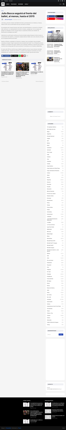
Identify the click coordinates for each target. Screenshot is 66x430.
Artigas (55, 138)
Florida (55, 205)
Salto (55, 290)
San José (55, 297)
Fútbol (55, 209)
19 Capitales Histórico (55, 126)
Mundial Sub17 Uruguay (55, 243)
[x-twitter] (60, 1)
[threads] (64, 1)
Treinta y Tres (55, 313)
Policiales (6, 0)
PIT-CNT (55, 271)
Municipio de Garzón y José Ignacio (55, 250)
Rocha (55, 285)
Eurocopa (55, 198)
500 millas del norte (55, 129)
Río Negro (55, 281)
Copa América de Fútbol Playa (55, 168)
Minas (55, 236)
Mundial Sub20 (55, 245)
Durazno (55, 182)
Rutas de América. (55, 287)
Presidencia (55, 276)
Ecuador (55, 186)
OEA (55, 255)
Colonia (55, 163)
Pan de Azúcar (55, 260)
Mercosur (55, 231)
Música (55, 253)
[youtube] (62, 1)
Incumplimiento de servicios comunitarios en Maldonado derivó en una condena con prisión (7, 73)
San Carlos (55, 294)
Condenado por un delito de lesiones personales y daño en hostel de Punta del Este (58, 404)
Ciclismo (55, 156)
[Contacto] (59, 21)
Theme (19, 428)
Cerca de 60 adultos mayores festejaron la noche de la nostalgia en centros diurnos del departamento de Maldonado (22, 74)
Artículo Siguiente (39, 81)
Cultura (55, 172)
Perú (55, 267)
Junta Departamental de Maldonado (55, 219)
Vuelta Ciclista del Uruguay (55, 322)
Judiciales (55, 216)
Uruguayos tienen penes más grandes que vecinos (58, 45)
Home (63, 428)
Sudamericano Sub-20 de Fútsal (55, 306)
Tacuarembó (55, 308)
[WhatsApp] (20, 56)
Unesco (55, 317)
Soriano (55, 304)
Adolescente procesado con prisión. (57, 52)
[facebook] (58, 1)
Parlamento (55, 262)
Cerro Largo (55, 152)
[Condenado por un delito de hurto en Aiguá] (26, 421)
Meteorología (55, 233)
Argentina (55, 133)
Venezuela (55, 320)
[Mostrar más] (27, 56)
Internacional (55, 214)
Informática (55, 211)
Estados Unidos (55, 195)
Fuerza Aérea (55, 207)
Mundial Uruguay (55, 247)
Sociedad (10, 0)
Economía (55, 184)
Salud (55, 292)
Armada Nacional (55, 136)
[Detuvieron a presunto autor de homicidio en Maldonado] (50, 59)
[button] (60, 4)
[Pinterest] (22, 56)
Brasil (55, 145)
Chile (55, 154)
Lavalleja (55, 222)
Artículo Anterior (5, 81)
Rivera (55, 283)
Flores (55, 202)
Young (55, 324)
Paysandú (55, 264)
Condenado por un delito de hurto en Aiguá (37, 72)
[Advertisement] (55, 87)
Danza (55, 177)
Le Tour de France (55, 224)
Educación (55, 188)
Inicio (2, 0)
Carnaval (55, 149)
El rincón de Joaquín (55, 193)
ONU (55, 258)
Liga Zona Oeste (55, 227)
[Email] (25, 56)
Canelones (55, 147)
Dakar (55, 175)
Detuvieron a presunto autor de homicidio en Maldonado (58, 59)
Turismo (55, 315)
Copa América (55, 166)
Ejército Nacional (55, 191)
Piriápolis (55, 269)
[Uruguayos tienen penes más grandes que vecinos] (50, 46)
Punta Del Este (55, 278)
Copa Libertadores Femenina (55, 170)
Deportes (55, 179)
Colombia (55, 161)
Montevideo (55, 238)
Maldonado (55, 229)
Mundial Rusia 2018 (55, 240)
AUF (55, 140)
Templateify (8, 428)
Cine (55, 159)
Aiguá (55, 131)
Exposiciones (55, 200)
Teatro (55, 310)
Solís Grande (55, 301)
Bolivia (55, 143)
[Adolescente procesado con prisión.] (50, 52)
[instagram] (59, 19)
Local (26, 4)
